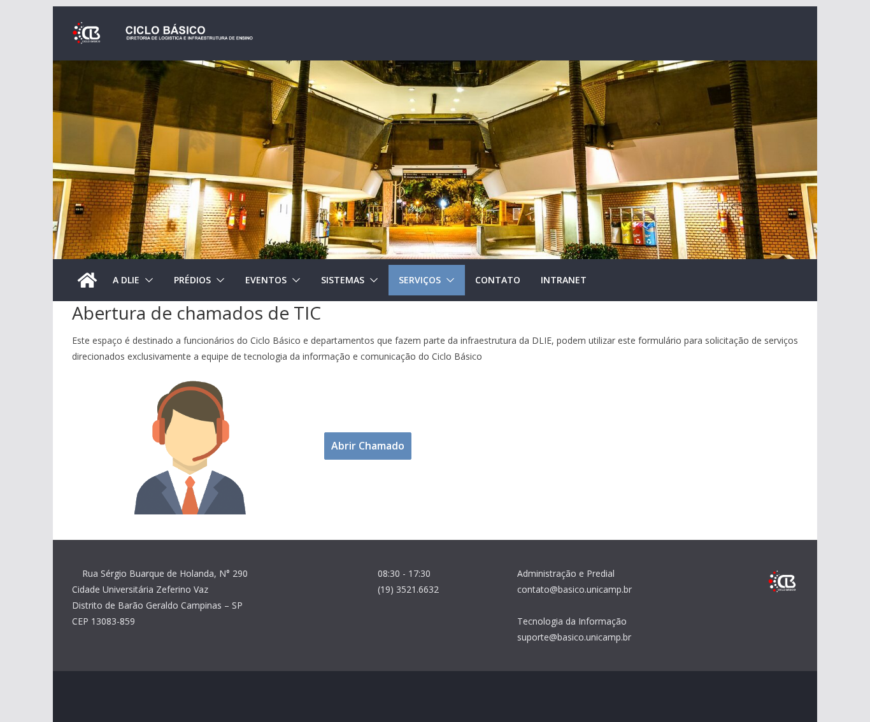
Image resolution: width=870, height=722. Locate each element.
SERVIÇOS (420, 280)
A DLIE (126, 280)
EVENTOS (266, 280)
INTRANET (564, 280)
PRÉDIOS (192, 280)
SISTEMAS (342, 280)
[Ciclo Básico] (87, 280)
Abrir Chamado (367, 446)
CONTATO (497, 280)
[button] (146, 280)
